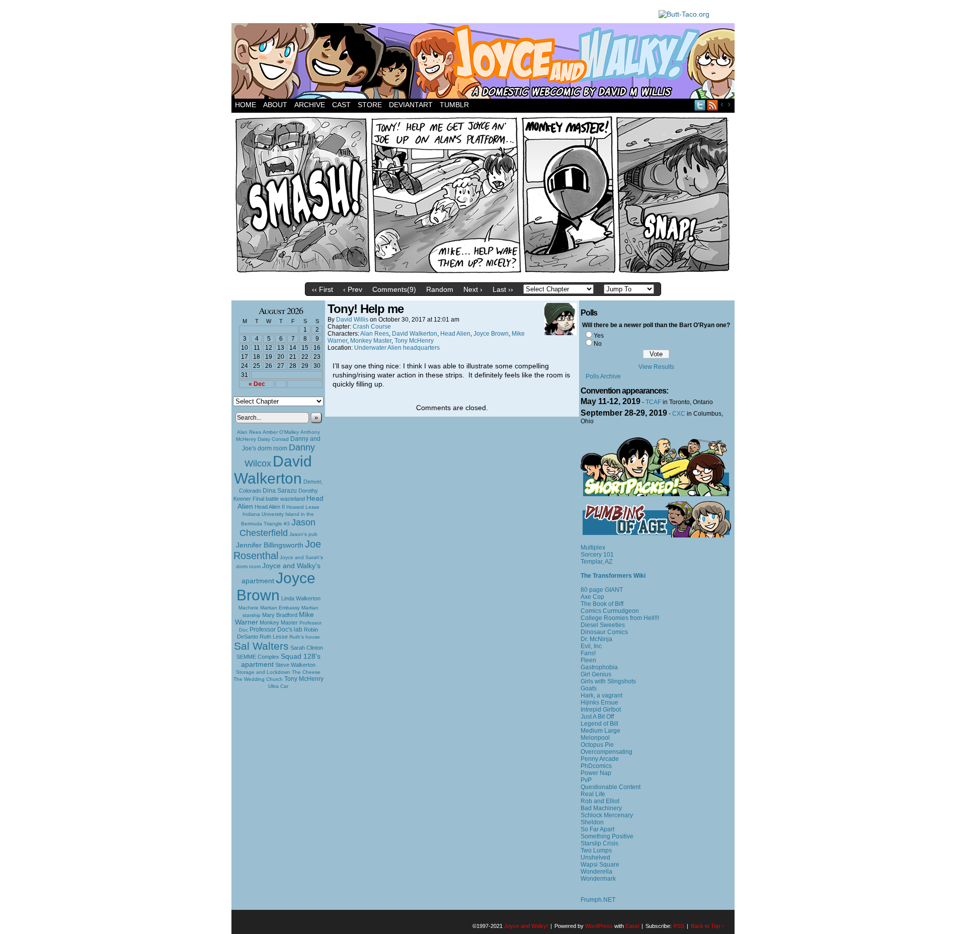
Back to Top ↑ (708, 926)
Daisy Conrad (273, 439)
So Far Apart (597, 829)
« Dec (257, 383)
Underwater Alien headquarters (397, 347)
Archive (309, 105)
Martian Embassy (280, 607)
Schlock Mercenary (607, 815)
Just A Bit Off (597, 716)
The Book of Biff (602, 603)
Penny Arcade (600, 758)
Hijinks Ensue (599, 702)
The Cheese (306, 672)
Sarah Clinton (306, 648)
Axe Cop (592, 596)
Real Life (593, 794)
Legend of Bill (599, 723)
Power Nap (596, 772)
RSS (712, 105)
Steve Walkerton (295, 665)
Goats (589, 688)
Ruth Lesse (274, 637)
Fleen (588, 660)
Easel (632, 926)
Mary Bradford (279, 615)
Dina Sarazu (280, 490)
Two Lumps (596, 850)
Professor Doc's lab (276, 629)
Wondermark (598, 878)
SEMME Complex (257, 657)
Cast (341, 105)
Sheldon (592, 822)
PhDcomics (596, 765)
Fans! (588, 653)
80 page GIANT (602, 589)
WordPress (599, 926)
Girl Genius (596, 674)
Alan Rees (249, 432)
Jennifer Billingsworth (269, 545)
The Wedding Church (258, 679)
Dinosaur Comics (604, 632)
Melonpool (595, 737)
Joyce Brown (275, 586)
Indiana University (263, 514)
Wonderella (596, 871)
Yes (599, 335)
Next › (472, 289)
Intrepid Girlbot (601, 709)
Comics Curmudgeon (610, 610)
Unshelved (595, 857)
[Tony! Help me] (483, 275)
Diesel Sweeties (603, 625)
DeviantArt (411, 105)
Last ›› (503, 289)
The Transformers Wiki (613, 575)
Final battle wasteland (279, 499)
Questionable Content (610, 787)
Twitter (700, 105)
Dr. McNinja (596, 639)
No (598, 343)
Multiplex (593, 547)
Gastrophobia (599, 667)
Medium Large (600, 730)
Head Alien (455, 333)
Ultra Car (278, 686)
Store (370, 105)
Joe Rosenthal (277, 549)
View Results (656, 366)
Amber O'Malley (281, 432)
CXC (678, 413)
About (275, 105)
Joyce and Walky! (484, 62)
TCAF (653, 402)
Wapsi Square (600, 864)
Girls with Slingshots (608, 681)
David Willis (352, 319)
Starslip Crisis (599, 843)
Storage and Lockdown (263, 672)
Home (245, 105)
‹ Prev (352, 289)
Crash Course (372, 326)
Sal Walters (261, 646)
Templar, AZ (596, 561)
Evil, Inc (591, 646)
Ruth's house (304, 637)
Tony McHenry (304, 678)
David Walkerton (273, 470)
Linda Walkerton (300, 598)
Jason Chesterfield (277, 527)
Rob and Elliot (600, 801)
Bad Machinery (601, 808)
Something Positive (607, 836)
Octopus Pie (597, 744)
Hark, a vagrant (601, 695)
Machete (248, 607)
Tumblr (454, 105)
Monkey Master (279, 622)
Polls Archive (603, 376)
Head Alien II (270, 507)
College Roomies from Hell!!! (620, 617)
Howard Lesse (302, 507)
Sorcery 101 (597, 554)
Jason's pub (303, 534)
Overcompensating (606, 751)
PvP (586, 780)
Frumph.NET (598, 899)
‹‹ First (322, 289)
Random (439, 289)
